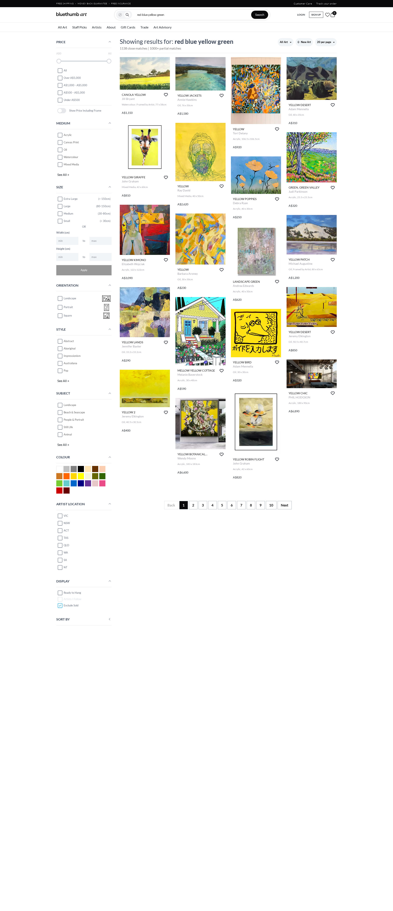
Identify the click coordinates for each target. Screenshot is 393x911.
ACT (66, 530)
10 (271, 505)
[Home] (71, 14)
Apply (84, 270)
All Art (62, 27)
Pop (66, 370)
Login (301, 14)
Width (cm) (63, 232)
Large (67, 206)
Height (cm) (63, 248)
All (65, 70)
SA (65, 560)
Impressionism (72, 355)
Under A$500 (72, 100)
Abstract (69, 341)
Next (284, 505)
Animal (68, 434)
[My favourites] (327, 14)
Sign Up (316, 14)
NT (65, 567)
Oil (65, 149)
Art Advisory (163, 27)
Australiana (70, 363)
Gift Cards (128, 27)
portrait (68, 307)
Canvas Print (71, 142)
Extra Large (71, 198)
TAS (66, 537)
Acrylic (68, 135)
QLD (66, 545)
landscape (70, 298)
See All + (63, 174)
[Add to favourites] (166, 95)
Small (67, 221)
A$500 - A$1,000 (74, 92)
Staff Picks (79, 27)
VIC (66, 515)
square (68, 315)
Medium (68, 213)
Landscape (70, 405)
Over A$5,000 (72, 77)
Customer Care (303, 3)
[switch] (61, 110)
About (111, 27)
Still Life (68, 427)
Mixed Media (71, 164)
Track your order (326, 3)
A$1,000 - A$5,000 (75, 85)
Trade (144, 27)
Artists (97, 27)
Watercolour (71, 157)
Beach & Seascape (74, 412)
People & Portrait (74, 419)
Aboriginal (70, 348)
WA (66, 552)
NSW (67, 523)
